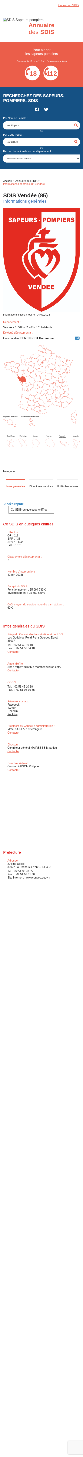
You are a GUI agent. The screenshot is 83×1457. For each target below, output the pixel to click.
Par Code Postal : (13, 134)
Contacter (13, 651)
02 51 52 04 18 (25, 648)
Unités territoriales (67, 486)
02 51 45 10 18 (23, 686)
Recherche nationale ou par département (27, 151)
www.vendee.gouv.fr (38, 877)
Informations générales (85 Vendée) (24, 183)
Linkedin (12, 711)
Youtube (12, 714)
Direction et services (41, 486)
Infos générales (15, 486)
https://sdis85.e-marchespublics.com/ (38, 666)
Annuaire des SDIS (26, 181)
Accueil (7, 181)
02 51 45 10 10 (23, 645)
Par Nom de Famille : (15, 118)
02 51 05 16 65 (25, 689)
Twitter (11, 707)
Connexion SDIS (68, 5)
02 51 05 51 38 (25, 874)
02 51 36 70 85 (23, 871)
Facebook (13, 704)
